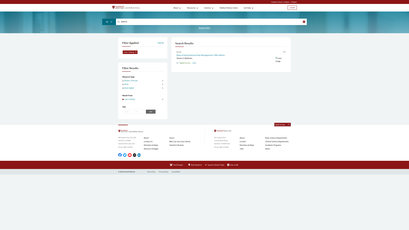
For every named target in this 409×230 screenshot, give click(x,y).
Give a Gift (234, 165)
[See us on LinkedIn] (139, 155)
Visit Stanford (196, 165)
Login (292, 7)
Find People (178, 165)
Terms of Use (151, 172)
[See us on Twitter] (125, 155)
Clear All (160, 43)
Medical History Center (229, 8)
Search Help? (204, 27)
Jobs (242, 148)
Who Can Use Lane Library (179, 141)
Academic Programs (273, 145)
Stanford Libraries (176, 145)
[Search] (118, 22)
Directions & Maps (151, 145)
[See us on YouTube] (130, 155)
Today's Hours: (277, 2)
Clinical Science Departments (277, 141)
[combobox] (211, 22)
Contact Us (148, 141)
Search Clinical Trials (215, 165)
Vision (267, 148)
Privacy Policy (163, 172)
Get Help (247, 8)
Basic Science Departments (276, 138)
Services (207, 8)
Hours (171, 138)
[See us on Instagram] (134, 155)
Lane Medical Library (132, 8)
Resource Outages (151, 148)
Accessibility (176, 172)
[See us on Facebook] (120, 155)
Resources (191, 8)
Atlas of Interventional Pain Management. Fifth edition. (200, 55)
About (175, 8)
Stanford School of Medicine (235, 131)
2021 (194, 63)
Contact (243, 141)
